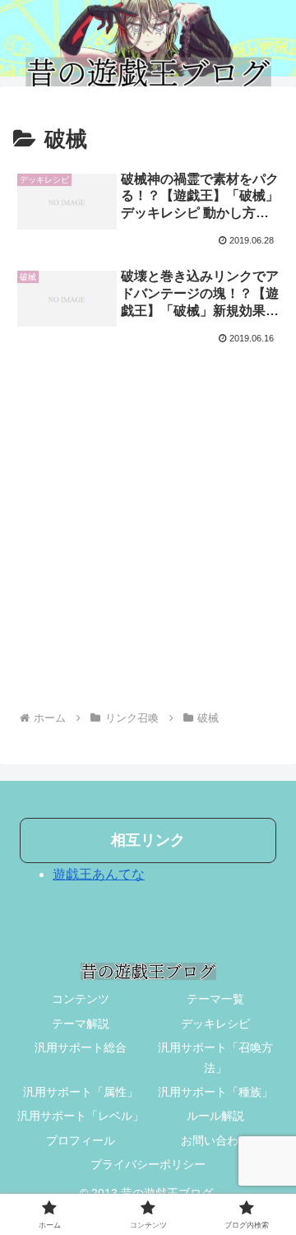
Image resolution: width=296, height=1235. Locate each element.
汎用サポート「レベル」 (80, 1115)
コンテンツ (80, 998)
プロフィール (80, 1140)
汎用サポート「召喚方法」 (215, 1058)
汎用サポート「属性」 (80, 1091)
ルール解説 (215, 1115)
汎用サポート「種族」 (215, 1091)
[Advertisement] (148, 536)
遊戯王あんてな (99, 874)
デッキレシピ (215, 1023)
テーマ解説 (80, 1023)
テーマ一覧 (215, 998)
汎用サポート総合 (81, 1047)
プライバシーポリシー (148, 1164)
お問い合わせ (215, 1140)
